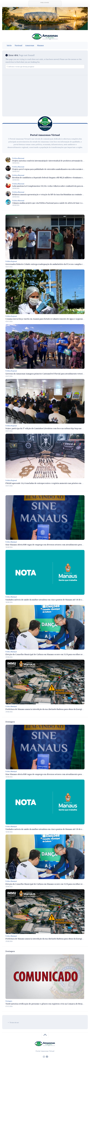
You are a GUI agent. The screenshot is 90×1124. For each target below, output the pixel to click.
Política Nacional (18, 158)
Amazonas (29, 45)
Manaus (40, 45)
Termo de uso (14, 1022)
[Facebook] (47, 1057)
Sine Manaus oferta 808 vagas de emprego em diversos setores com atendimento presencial (46, 544)
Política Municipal (11, 542)
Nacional (18, 45)
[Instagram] (44, 1057)
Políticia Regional (11, 261)
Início (9, 45)
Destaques (8, 1001)
